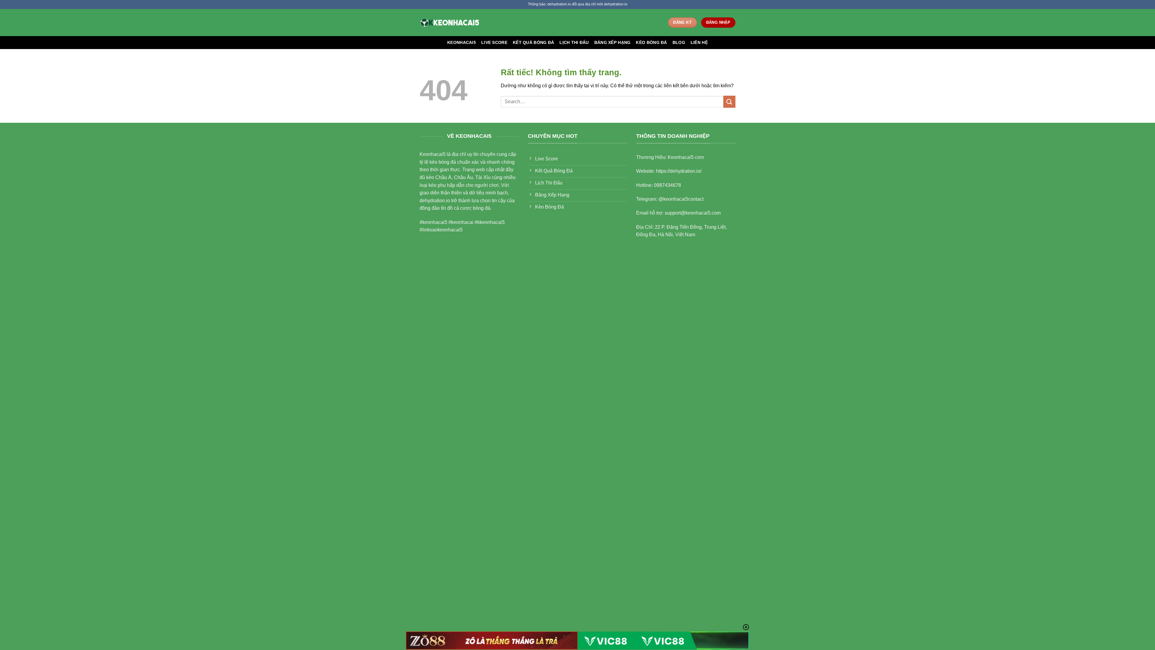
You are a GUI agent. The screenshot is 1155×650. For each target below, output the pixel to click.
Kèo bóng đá (651, 42)
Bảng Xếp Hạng (612, 42)
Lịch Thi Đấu (574, 42)
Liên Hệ (699, 42)
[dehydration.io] (450, 22)
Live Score (494, 42)
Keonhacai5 (461, 42)
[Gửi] (729, 101)
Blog (679, 42)
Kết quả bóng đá (533, 42)
